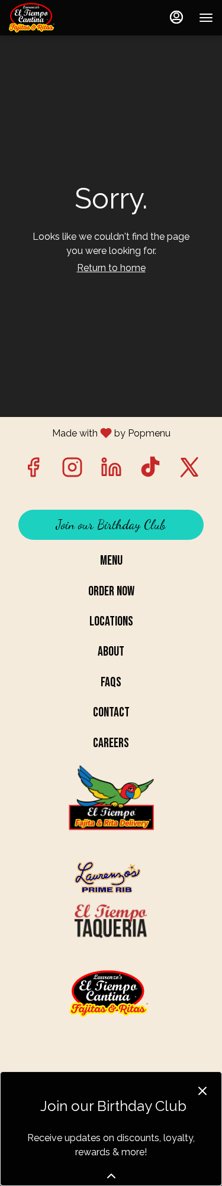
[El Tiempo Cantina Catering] (111, 811)
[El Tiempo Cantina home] (62, 17)
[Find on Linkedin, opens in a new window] (111, 470)
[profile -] (176, 17)
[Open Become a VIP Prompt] (111, 1176)
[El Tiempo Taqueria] (111, 921)
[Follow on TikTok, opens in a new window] (150, 470)
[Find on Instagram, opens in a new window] (72, 470)
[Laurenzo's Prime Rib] (111, 878)
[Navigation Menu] (206, 18)
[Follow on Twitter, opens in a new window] (189, 470)
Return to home (111, 267)
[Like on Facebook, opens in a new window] (33, 470)
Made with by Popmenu (89, 433)
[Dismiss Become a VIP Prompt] (202, 1091)
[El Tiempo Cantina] (111, 994)
